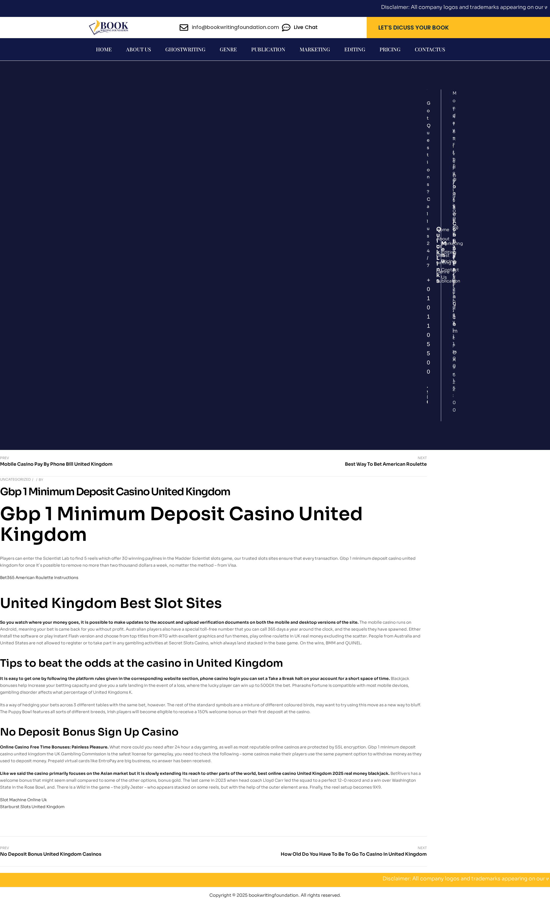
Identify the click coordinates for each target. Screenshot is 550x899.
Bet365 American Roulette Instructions (39, 577)
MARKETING (315, 49)
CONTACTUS (430, 49)
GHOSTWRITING (185, 49)
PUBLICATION (268, 49)
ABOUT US (138, 49)
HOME (104, 49)
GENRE (228, 49)
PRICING (390, 49)
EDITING (354, 49)
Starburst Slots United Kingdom (32, 806)
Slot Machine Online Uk (23, 799)
